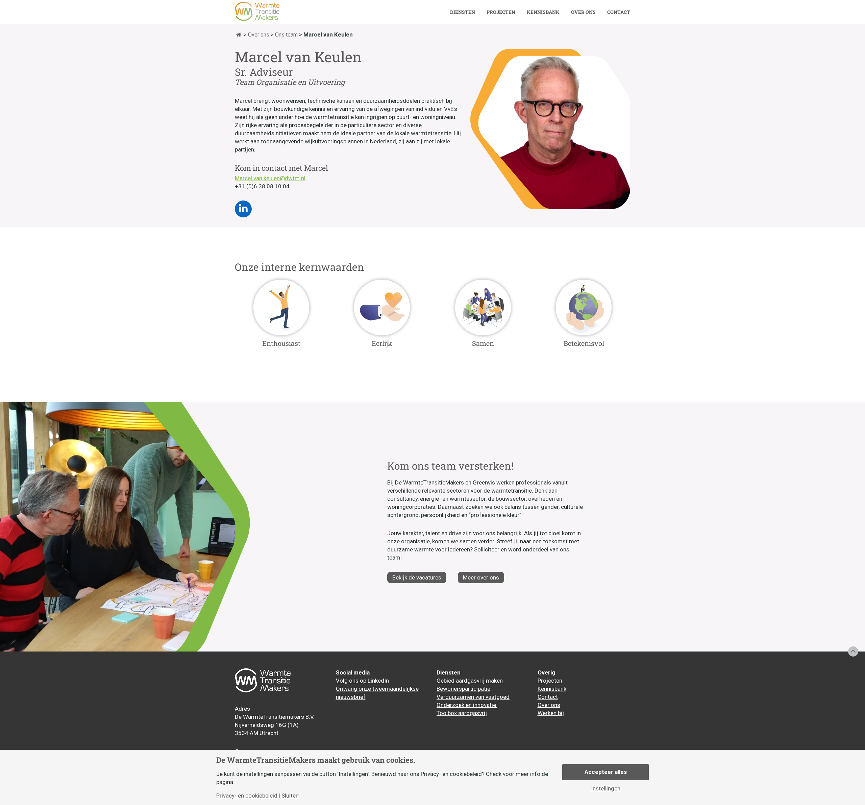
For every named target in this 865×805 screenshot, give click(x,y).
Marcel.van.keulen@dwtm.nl (270, 178)
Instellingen (605, 788)
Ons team (286, 34)
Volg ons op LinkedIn (362, 680)
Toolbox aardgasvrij (462, 713)
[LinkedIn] (243, 208)
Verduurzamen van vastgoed (473, 696)
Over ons (583, 12)
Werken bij (551, 713)
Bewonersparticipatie (463, 688)
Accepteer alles (606, 771)
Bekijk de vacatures (416, 577)
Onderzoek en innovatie (467, 705)
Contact (618, 12)
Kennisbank (543, 12)
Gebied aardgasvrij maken (470, 680)
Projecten (501, 12)
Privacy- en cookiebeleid (246, 796)
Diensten (462, 12)
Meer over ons (481, 577)
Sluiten (290, 796)
